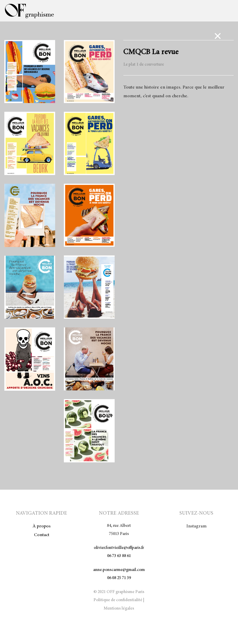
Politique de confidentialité (117, 600)
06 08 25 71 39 (119, 578)
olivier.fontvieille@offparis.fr (119, 548)
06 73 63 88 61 (119, 556)
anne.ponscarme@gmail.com (119, 570)
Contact (41, 535)
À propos (42, 526)
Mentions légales (119, 608)
